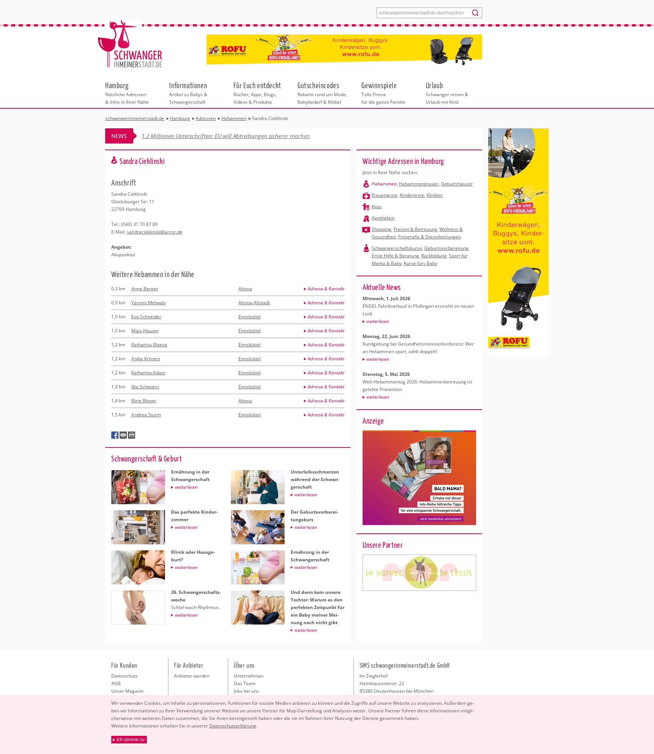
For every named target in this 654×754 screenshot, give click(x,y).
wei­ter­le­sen (377, 321)
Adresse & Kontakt (326, 288)
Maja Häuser (145, 330)
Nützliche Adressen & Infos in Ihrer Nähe (127, 92)
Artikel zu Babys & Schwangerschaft (188, 92)
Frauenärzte (384, 195)
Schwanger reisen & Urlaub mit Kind (447, 92)
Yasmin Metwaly (148, 302)
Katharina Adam (148, 372)
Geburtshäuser (457, 184)
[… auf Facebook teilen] (115, 435)
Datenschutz (124, 676)
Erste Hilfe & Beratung (395, 255)
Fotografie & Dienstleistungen (429, 237)
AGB (116, 683)
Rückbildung (434, 255)
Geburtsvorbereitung (446, 248)
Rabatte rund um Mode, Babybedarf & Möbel (322, 92)
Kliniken (435, 195)
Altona (245, 288)
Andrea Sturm (146, 414)
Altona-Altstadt (254, 302)
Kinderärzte (412, 195)
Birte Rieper (143, 400)
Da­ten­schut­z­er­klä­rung (232, 726)
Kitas (377, 206)
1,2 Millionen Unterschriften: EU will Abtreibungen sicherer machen (226, 136)
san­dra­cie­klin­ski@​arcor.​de (154, 232)
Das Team (244, 683)
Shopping (381, 229)
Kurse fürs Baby (420, 263)
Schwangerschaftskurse (397, 248)
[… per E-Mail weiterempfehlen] (123, 435)
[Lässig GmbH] (419, 573)
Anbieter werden (191, 676)
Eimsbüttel (249, 316)
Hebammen (384, 184)
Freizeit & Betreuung (415, 229)
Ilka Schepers (145, 386)
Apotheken (383, 218)
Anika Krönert (145, 358)
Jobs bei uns (246, 691)
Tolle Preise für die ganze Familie (383, 92)
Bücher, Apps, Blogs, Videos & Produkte (257, 92)
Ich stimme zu (131, 739)
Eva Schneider (146, 316)
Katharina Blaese (149, 344)
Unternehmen (248, 676)
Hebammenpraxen (419, 184)
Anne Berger (144, 288)
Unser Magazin (127, 691)
